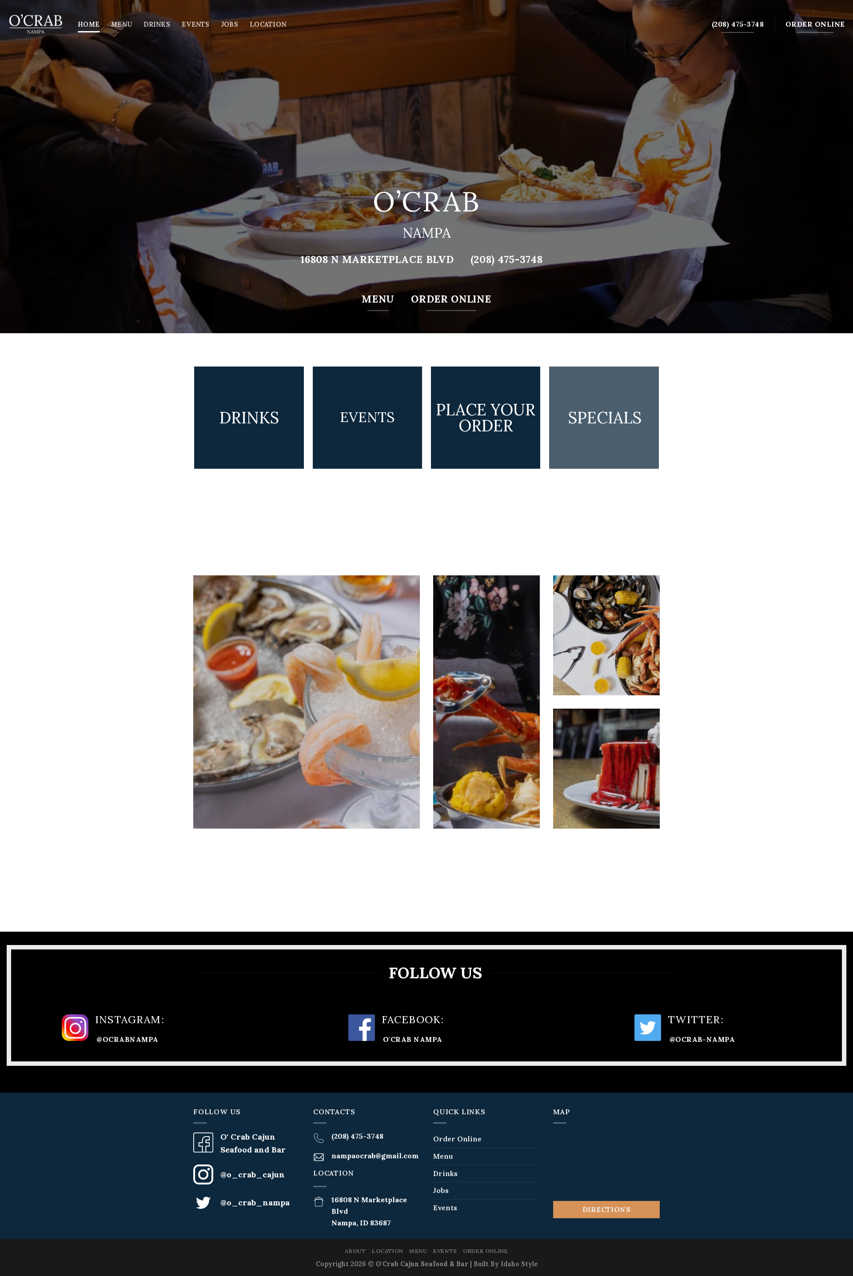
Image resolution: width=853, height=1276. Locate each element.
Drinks (156, 24)
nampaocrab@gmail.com (375, 1155)
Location (268, 24)
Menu (121, 24)
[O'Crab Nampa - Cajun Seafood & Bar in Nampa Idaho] (35, 24)
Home (89, 24)
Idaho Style (519, 1264)
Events (196, 24)
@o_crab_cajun (252, 1174)
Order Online (457, 1138)
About (355, 1251)
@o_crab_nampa (255, 1202)
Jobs (229, 24)
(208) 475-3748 (357, 1136)
